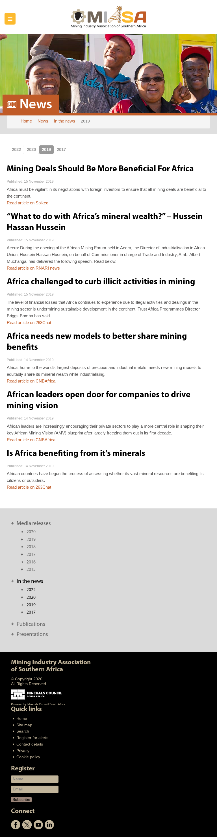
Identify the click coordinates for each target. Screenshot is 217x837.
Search (22, 731)
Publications (31, 624)
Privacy (22, 751)
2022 (16, 149)
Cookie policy (28, 757)
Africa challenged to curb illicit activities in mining (101, 282)
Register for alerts (32, 738)
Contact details (29, 744)
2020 (31, 149)
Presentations (32, 634)
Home (21, 718)
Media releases (34, 523)
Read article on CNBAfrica (31, 381)
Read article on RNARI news (33, 268)
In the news (30, 581)
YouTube (38, 824)
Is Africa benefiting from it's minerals (76, 453)
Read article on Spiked (27, 202)
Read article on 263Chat (29, 322)
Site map (24, 725)
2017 (61, 149)
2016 (31, 562)
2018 (31, 547)
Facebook (15, 824)
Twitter (27, 824)
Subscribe (21, 799)
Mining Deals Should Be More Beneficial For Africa (100, 169)
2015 (31, 569)
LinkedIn (49, 824)
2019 (46, 149)
